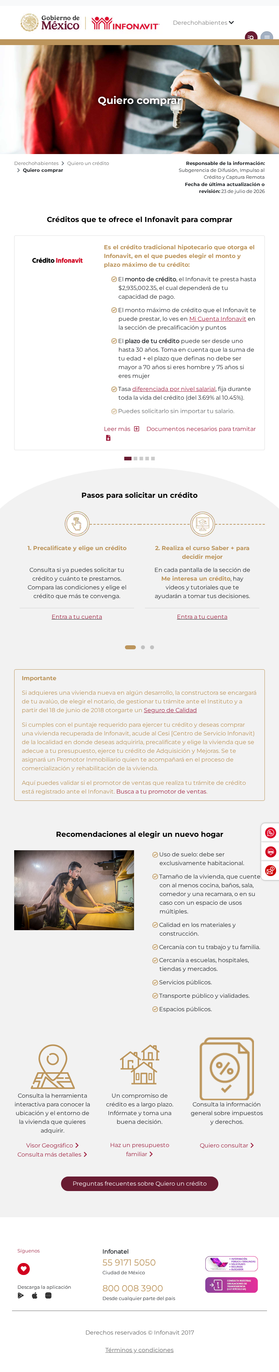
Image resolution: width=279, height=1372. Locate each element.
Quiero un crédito (88, 163)
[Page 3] (152, 647)
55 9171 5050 (129, 1262)
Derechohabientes (201, 22)
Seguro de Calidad (170, 710)
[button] (121, 428)
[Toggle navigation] (251, 37)
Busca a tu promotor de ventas (160, 791)
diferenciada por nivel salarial (173, 389)
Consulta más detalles (49, 1154)
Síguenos (28, 1251)
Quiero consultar (224, 1145)
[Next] (267, 579)
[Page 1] (130, 647)
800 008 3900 (132, 1288)
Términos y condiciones (139, 1350)
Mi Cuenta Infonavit (217, 318)
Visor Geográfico (49, 1145)
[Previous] (12, 577)
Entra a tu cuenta (77, 616)
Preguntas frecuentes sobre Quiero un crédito (140, 1183)
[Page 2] (143, 647)
